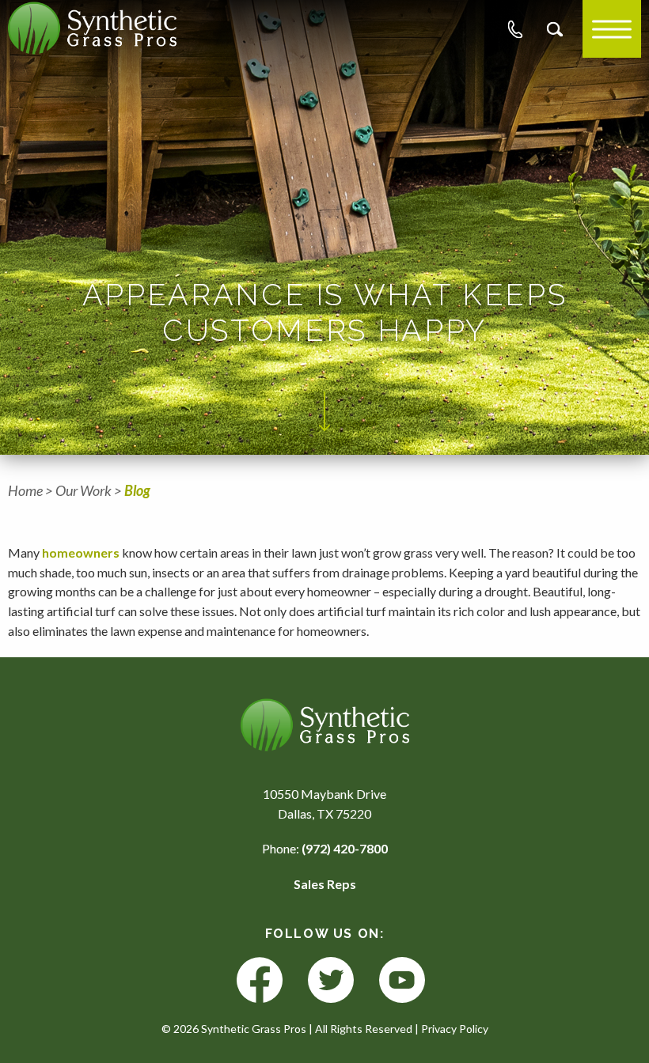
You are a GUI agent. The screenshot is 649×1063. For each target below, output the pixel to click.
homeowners (81, 552)
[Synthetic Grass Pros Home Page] (92, 28)
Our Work (83, 490)
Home (25, 490)
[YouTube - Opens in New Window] (402, 980)
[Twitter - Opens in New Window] (331, 980)
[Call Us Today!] (515, 29)
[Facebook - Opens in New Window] (260, 980)
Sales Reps (325, 883)
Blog (137, 490)
